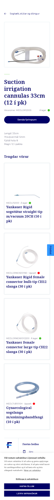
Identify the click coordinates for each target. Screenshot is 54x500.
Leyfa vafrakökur (27, 494)
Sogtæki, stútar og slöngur (25, 13)
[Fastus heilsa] (9, 451)
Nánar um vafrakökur (32, 470)
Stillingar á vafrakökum (27, 479)
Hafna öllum (27, 486)
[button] (50, 250)
